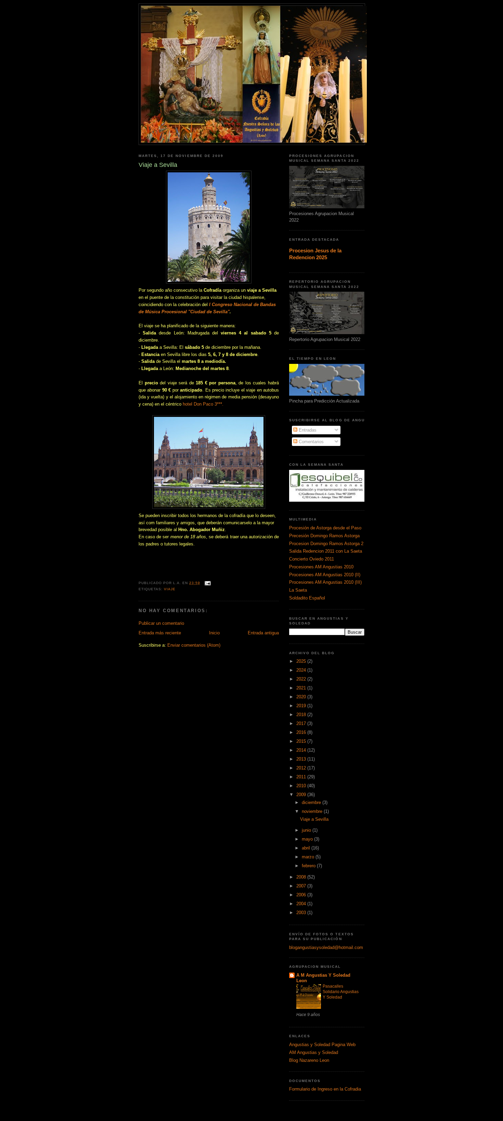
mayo (308, 839)
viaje (170, 589)
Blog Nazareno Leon (309, 1060)
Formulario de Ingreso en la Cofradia (325, 1089)
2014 (301, 750)
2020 (301, 696)
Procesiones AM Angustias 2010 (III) (325, 582)
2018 (301, 714)
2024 (301, 670)
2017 (301, 723)
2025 (301, 661)
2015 (301, 741)
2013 (301, 759)
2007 (301, 885)
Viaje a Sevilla (314, 819)
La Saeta (298, 590)
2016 (301, 732)
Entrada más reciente (160, 632)
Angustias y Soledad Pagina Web (322, 1044)
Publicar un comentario (161, 623)
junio (307, 830)
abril (306, 847)
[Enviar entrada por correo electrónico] (208, 583)
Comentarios (310, 441)
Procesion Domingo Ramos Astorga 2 (326, 543)
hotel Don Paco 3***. (203, 404)
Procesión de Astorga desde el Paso (325, 527)
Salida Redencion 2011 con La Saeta (325, 551)
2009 (301, 794)
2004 (301, 903)
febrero (309, 865)
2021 (301, 687)
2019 (301, 705)
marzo (308, 856)
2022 (301, 679)
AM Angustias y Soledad (313, 1052)
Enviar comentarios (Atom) (193, 645)
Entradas (307, 430)
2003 (301, 912)
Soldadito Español (307, 598)
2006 (301, 894)
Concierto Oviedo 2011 (311, 559)
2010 (301, 785)
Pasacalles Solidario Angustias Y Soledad (341, 992)
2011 (301, 776)
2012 (301, 767)
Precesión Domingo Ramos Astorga (324, 535)
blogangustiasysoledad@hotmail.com (326, 947)
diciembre (312, 802)
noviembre (313, 811)
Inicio (214, 632)
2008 (301, 877)
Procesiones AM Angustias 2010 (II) (324, 574)
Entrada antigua (263, 632)
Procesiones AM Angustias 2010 (321, 566)
